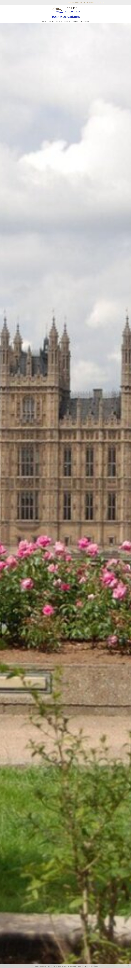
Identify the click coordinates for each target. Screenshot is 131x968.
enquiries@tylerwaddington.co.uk (76, 2)
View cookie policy (95, 966)
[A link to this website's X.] (103, 2)
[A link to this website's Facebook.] (96, 2)
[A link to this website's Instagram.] (100, 2)
